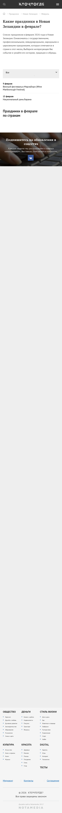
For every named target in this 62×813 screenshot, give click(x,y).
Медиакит (8, 780)
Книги (7, 756)
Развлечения (46, 733)
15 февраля (8, 96)
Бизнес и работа (29, 717)
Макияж (26, 753)
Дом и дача (45, 717)
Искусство (8, 750)
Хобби (44, 739)
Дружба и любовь (10, 720)
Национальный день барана (17, 99)
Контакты (28, 780)
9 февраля (7, 83)
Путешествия (46, 730)
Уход (25, 766)
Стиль (25, 763)
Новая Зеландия (30, 14)
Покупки (26, 723)
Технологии (45, 759)
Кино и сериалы (10, 753)
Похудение (27, 759)
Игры (44, 753)
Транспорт (27, 727)
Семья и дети (9, 736)
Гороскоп (8, 717)
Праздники (14, 14)
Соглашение (53, 780)
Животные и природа (48, 723)
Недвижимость (28, 720)
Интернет (45, 756)
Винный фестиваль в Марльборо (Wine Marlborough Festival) (22, 88)
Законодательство (10, 727)
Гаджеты (44, 750)
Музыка (7, 759)
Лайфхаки (45, 727)
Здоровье (27, 750)
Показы (26, 756)
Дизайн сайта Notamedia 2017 (31, 804)
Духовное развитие (11, 723)
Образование (9, 730)
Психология (9, 733)
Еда (43, 720)
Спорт (44, 736)
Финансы (27, 730)
